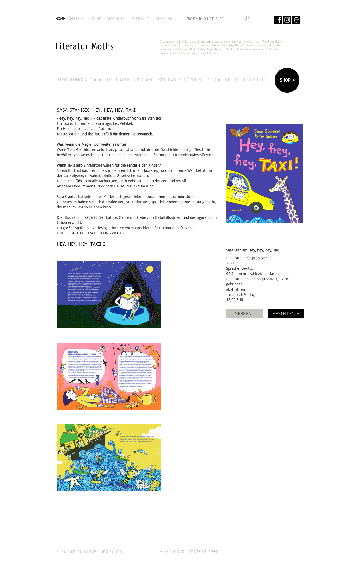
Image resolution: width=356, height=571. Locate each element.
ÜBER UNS (76, 18)
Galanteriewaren (110, 79)
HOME (60, 18)
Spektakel (144, 79)
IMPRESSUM (139, 18)
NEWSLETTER (116, 18)
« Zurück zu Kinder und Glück (89, 551)
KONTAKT (95, 18)
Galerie (223, 79)
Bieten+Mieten (251, 79)
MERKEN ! (244, 313)
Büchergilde (198, 79)
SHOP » (286, 80)
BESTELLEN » (286, 313)
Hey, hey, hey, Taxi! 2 (81, 244)
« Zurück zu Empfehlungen (189, 551)
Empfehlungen (72, 79)
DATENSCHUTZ (164, 18)
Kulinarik (169, 79)
